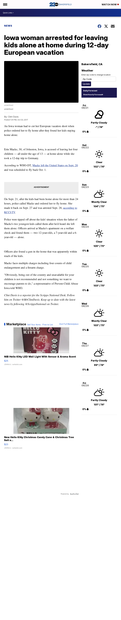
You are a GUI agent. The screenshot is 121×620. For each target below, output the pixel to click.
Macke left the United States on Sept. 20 (55, 165)
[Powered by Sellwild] (74, 494)
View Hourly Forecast (92, 95)
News (8, 25)
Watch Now (109, 4)
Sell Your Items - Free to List (40, 325)
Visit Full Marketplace (69, 324)
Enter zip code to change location (96, 75)
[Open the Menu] (5, 4)
